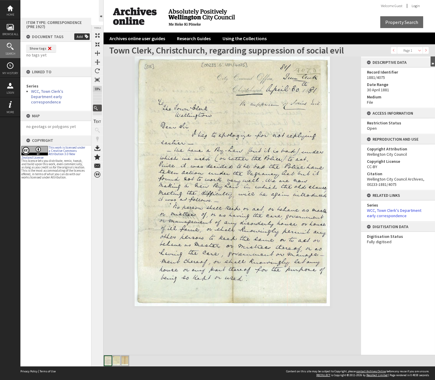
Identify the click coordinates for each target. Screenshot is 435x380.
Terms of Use (48, 371)
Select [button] (420, 50)
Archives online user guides (137, 38)
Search (10, 54)
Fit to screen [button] (97, 44)
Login (10, 93)
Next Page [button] (426, 50)
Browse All (10, 34)
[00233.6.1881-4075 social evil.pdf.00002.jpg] (116, 361)
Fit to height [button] (97, 62)
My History (10, 73)
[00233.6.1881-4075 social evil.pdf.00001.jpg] (108, 360)
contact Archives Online (371, 371)
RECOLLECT (323, 375)
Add (80, 36)
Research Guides (194, 38)
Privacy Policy (29, 371)
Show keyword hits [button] (97, 130)
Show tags (38, 48)
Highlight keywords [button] (97, 139)
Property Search (401, 22)
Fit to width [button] (97, 53)
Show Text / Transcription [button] (97, 121)
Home (10, 15)
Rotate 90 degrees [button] (97, 70)
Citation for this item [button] (97, 174)
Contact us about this (97, 165)
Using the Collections (245, 38)
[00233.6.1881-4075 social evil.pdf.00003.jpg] (125, 361)
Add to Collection (97, 156)
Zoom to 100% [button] (97, 79)
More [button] (10, 112)
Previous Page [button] (394, 50)
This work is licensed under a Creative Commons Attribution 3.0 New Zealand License (53, 152)
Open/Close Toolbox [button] (101, 11)
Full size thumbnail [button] (97, 35)
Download (97, 148)
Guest (398, 6)
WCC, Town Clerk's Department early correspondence (47, 97)
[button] (97, 108)
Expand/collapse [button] (433, 61)
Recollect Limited (377, 375)
